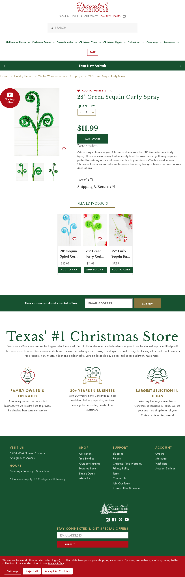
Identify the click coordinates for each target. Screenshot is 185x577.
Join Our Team (121, 483)
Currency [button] (91, 16)
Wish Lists (161, 463)
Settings (12, 571)
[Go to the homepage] (92, 7)
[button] (124, 16)
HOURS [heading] (16, 466)
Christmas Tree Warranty (127, 463)
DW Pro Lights (111, 16)
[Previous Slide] (5, 66)
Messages (161, 458)
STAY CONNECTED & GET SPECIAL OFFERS (93, 528)
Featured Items (87, 468)
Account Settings (165, 468)
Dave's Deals (87, 473)
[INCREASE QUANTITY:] (93, 112)
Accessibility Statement (126, 488)
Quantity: (87, 106)
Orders (159, 454)
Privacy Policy (121, 468)
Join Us (77, 16)
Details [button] (83, 180)
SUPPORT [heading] (120, 448)
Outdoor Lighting (89, 463)
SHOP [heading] (84, 448)
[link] (108, 520)
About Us (84, 478)
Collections (85, 454)
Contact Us (119, 478)
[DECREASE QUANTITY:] (80, 112)
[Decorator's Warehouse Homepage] (114, 508)
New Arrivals (96, 65)
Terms (116, 473)
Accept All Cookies (57, 571)
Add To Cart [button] (70, 269)
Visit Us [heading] (17, 448)
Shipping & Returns (94, 187)
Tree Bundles (86, 458)
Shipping (118, 454)
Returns (117, 458)
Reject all (32, 571)
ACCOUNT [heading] (163, 448)
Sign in (64, 16)
